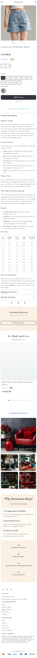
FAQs (3, 604)
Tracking (4, 614)
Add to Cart (18, 97)
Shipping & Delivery (7, 609)
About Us (4, 623)
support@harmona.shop (8, 596)
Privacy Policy (5, 628)
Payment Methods (6, 607)
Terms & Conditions (7, 630)
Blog (3, 620)
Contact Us (5, 625)
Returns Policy (5, 612)
